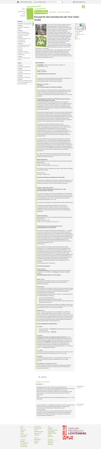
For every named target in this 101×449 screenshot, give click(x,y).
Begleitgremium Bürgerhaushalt (24, 66)
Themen (36, 430)
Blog (21, 428)
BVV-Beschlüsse (24, 443)
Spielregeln (50, 442)
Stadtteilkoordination (53, 430)
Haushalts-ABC (37, 433)
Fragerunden (23, 436)
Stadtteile (50, 428)
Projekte (36, 443)
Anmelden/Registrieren (79, 1)
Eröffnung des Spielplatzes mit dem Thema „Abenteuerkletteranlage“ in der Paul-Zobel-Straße (25, 82)
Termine (22, 431)
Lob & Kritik (23, 430)
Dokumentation (24, 446)
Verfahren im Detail (38, 431)
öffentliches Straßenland (64, 12)
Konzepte (22, 441)
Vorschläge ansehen (41, 1)
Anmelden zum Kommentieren (43, 381)
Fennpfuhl (53, 12)
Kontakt (49, 434)
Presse (22, 433)
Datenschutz (51, 441)
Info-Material (23, 444)
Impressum (50, 444)
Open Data (36, 435)
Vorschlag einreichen (27, 1)
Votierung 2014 (24, 435)
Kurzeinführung (37, 428)
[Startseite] (18, 2)
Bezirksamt (50, 436)
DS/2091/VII (53, 363)
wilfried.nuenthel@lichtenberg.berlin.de (50, 165)
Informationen (37, 439)
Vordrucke (36, 441)
